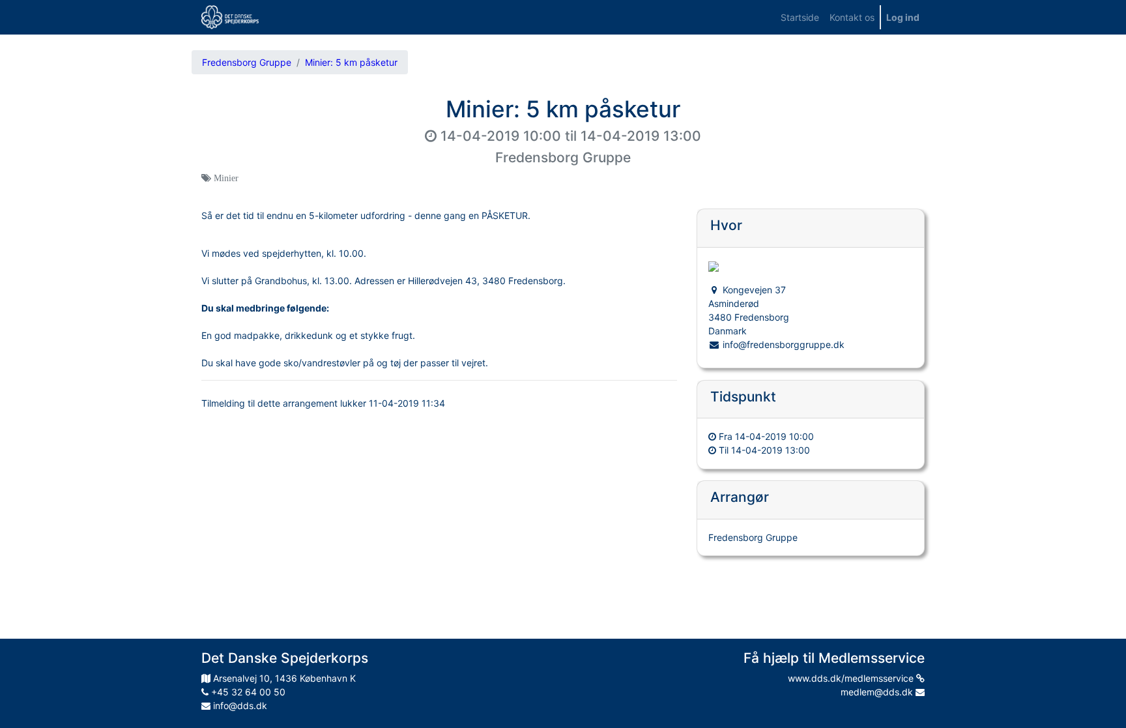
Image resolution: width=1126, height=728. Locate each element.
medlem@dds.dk (878, 691)
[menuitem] (799, 17)
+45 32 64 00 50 (247, 691)
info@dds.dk (238, 705)
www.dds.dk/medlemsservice (852, 678)
